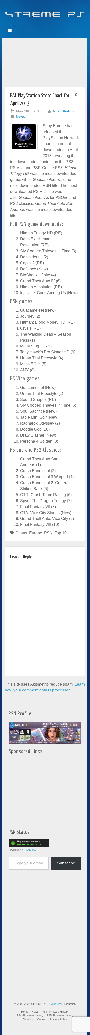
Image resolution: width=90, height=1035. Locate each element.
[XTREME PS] (45, 11)
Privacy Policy (58, 1019)
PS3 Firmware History (55, 1011)
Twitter (48, 25)
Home (24, 1011)
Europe (35, 533)
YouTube (55, 25)
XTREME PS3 (29, 850)
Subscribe (66, 863)
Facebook (28, 25)
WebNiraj (56, 1003)
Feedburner (35, 25)
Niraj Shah (61, 111)
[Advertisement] (45, 61)
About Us (28, 1019)
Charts (21, 533)
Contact (42, 1019)
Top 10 (61, 533)
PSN (48, 533)
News (20, 116)
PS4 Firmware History (30, 1015)
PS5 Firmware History (60, 1015)
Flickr (41, 25)
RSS (62, 25)
